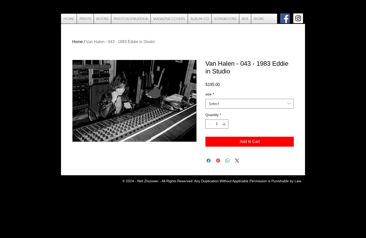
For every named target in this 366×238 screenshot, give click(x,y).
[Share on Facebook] (209, 161)
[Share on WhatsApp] (228, 161)
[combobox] (249, 104)
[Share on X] (237, 161)
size (209, 94)
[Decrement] (209, 124)
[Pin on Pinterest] (218, 161)
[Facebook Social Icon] (285, 18)
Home (77, 42)
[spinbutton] (216, 124)
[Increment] (224, 124)
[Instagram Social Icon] (298, 18)
